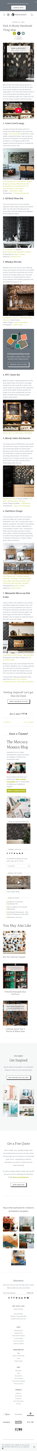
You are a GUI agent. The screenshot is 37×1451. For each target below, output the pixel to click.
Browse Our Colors (18, 364)
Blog (18, 1353)
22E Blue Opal (20, 186)
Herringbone (8, 252)
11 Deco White (18, 188)
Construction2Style (14, 134)
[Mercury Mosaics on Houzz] (19, 853)
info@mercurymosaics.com (18, 1319)
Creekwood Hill (15, 257)
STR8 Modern (25, 503)
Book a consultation (16, 791)
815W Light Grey (13, 581)
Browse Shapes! (18, 1309)
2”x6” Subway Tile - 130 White (13, 576)
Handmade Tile (18, 1330)
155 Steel (22, 581)
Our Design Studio (13, 892)
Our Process (18, 1396)
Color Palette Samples (18, 1336)
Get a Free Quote (18, 1341)
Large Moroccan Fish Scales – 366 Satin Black (18, 655)
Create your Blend (18, 1343)
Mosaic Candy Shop (18, 1356)
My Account (18, 1376)
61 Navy (12, 184)
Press (18, 1358)
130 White (10, 188)
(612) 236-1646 (18, 1314)
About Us (18, 1393)
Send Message (18, 1185)
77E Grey (21, 578)
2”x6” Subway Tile (9, 249)
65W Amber (24, 318)
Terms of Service (18, 1384)
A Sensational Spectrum (18, 353)
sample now (18, 8)
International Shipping (18, 1381)
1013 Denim (11, 186)
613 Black (25, 583)
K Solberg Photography (21, 193)
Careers (18, 1404)
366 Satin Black (19, 252)
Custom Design (18, 1338)
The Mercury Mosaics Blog (17, 744)
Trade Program (18, 1361)
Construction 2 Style (15, 191)
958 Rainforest (21, 184)
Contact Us (18, 1398)
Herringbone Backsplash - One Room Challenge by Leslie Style (18, 913)
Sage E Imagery (19, 254)
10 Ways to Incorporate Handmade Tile (15, 903)
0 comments (18, 39)
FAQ (18, 1373)
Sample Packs (18, 1333)
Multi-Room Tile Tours (14, 917)
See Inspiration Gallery (18, 1077)
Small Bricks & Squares (10, 318)
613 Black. (28, 252)
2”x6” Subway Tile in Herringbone (14, 181)
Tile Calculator (18, 1378)
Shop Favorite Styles (18, 701)
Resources (18, 1370)
